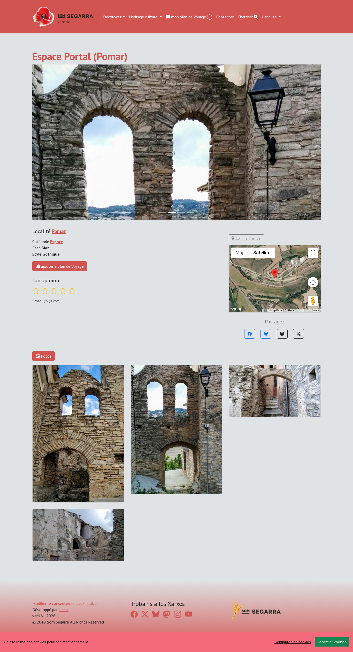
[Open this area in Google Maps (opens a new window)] (238, 309)
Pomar (59, 231)
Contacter (225, 16)
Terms (315, 310)
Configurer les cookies (292, 642)
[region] (176, 642)
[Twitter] (298, 334)
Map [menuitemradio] (240, 252)
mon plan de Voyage (190, 16)
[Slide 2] (181, 213)
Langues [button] (270, 16)
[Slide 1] (172, 213)
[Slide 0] (162, 213)
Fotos (45, 356)
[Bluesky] (265, 334)
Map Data (276, 310)
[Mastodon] (282, 334)
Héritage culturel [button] (144, 16)
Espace (56, 241)
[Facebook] (249, 334)
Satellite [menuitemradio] (262, 252)
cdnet (63, 609)
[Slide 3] (190, 213)
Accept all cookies (332, 642)
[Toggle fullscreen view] (313, 253)
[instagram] (177, 614)
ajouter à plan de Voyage (62, 266)
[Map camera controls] (313, 282)
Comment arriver (248, 238)
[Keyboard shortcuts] (265, 310)
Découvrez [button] (112, 16)
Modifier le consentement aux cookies (65, 603)
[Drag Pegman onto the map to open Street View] (313, 301)
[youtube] (188, 614)
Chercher (246, 16)
